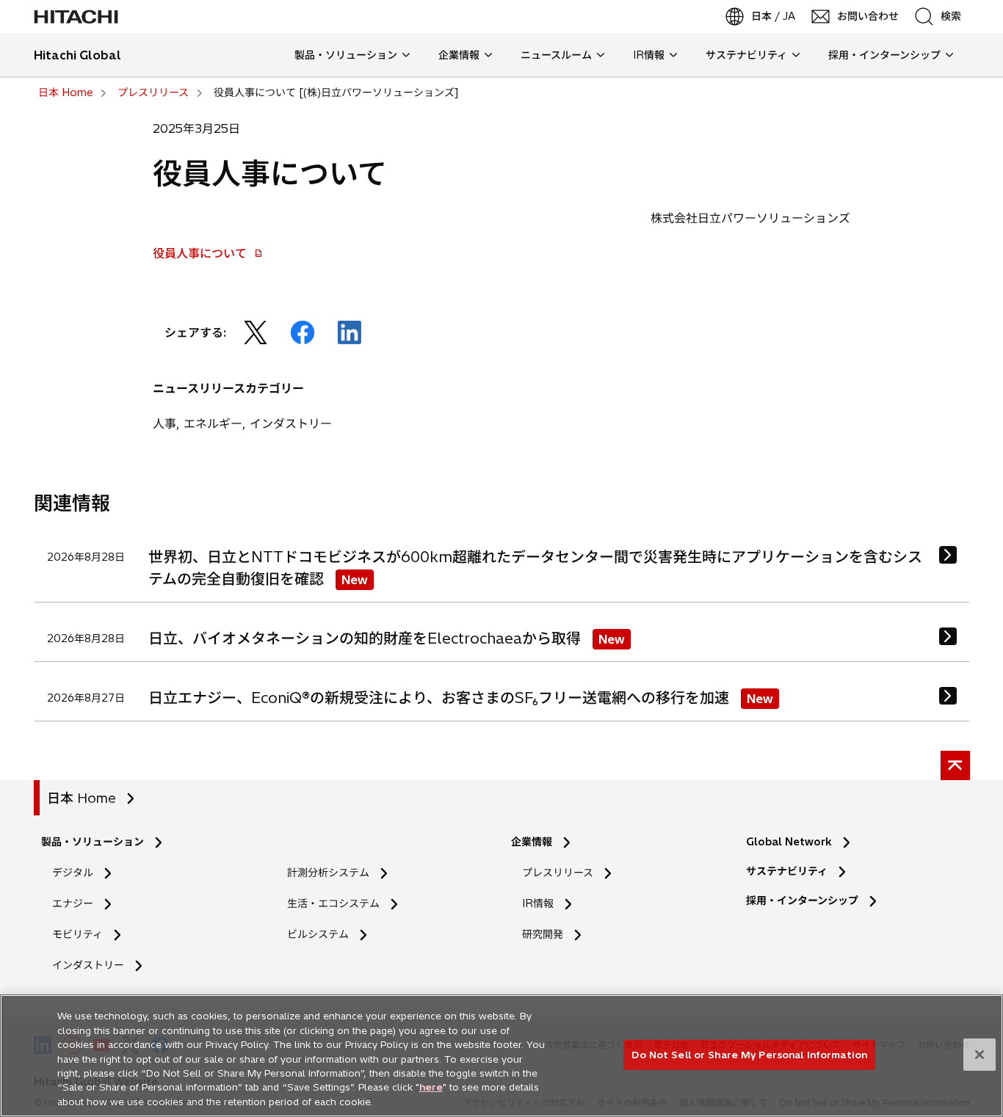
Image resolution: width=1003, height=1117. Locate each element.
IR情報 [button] (649, 55)
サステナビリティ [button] (746, 55)
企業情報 (531, 841)
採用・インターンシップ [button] (884, 55)
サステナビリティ (787, 871)
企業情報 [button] (458, 55)
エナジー (72, 903)
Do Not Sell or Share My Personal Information (749, 1054)
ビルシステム (318, 934)
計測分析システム (328, 872)
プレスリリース (557, 872)
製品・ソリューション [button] (345, 55)
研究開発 (547, 934)
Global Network (789, 841)
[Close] (979, 1054)
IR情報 (538, 903)
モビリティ (77, 934)
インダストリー (88, 965)
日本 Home (81, 798)
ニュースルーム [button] (556, 55)
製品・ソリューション (92, 841)
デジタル (72, 872)
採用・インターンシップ (802, 900)
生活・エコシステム (333, 903)
